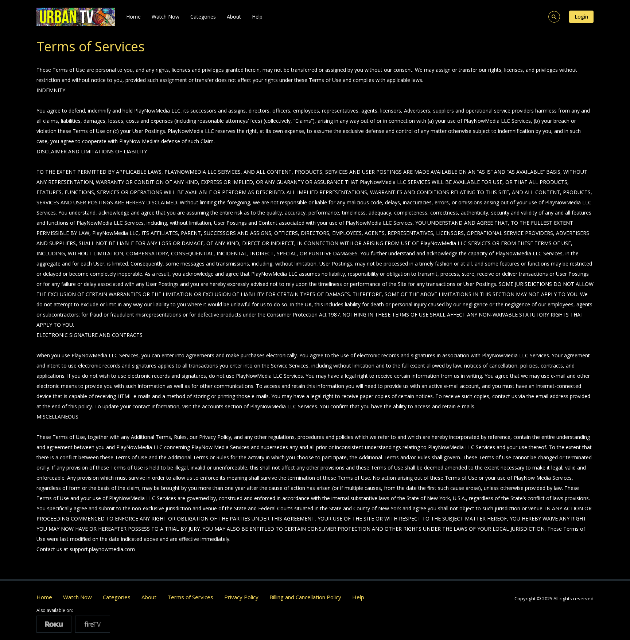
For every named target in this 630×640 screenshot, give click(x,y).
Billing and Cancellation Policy (305, 597)
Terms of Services (190, 597)
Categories (203, 16)
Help (257, 16)
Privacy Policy (241, 597)
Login (581, 16)
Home (133, 16)
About (234, 16)
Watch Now (165, 16)
